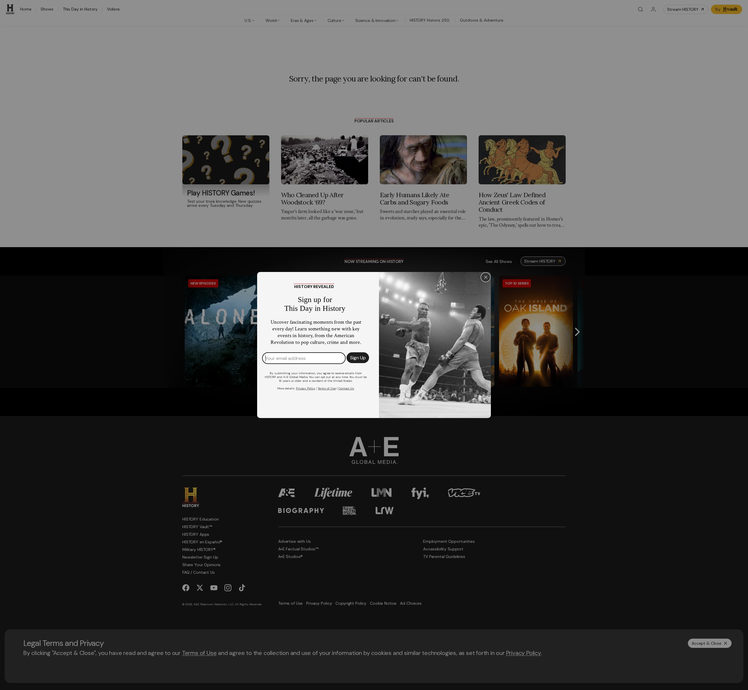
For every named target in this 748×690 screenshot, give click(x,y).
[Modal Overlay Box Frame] (374, 345)
